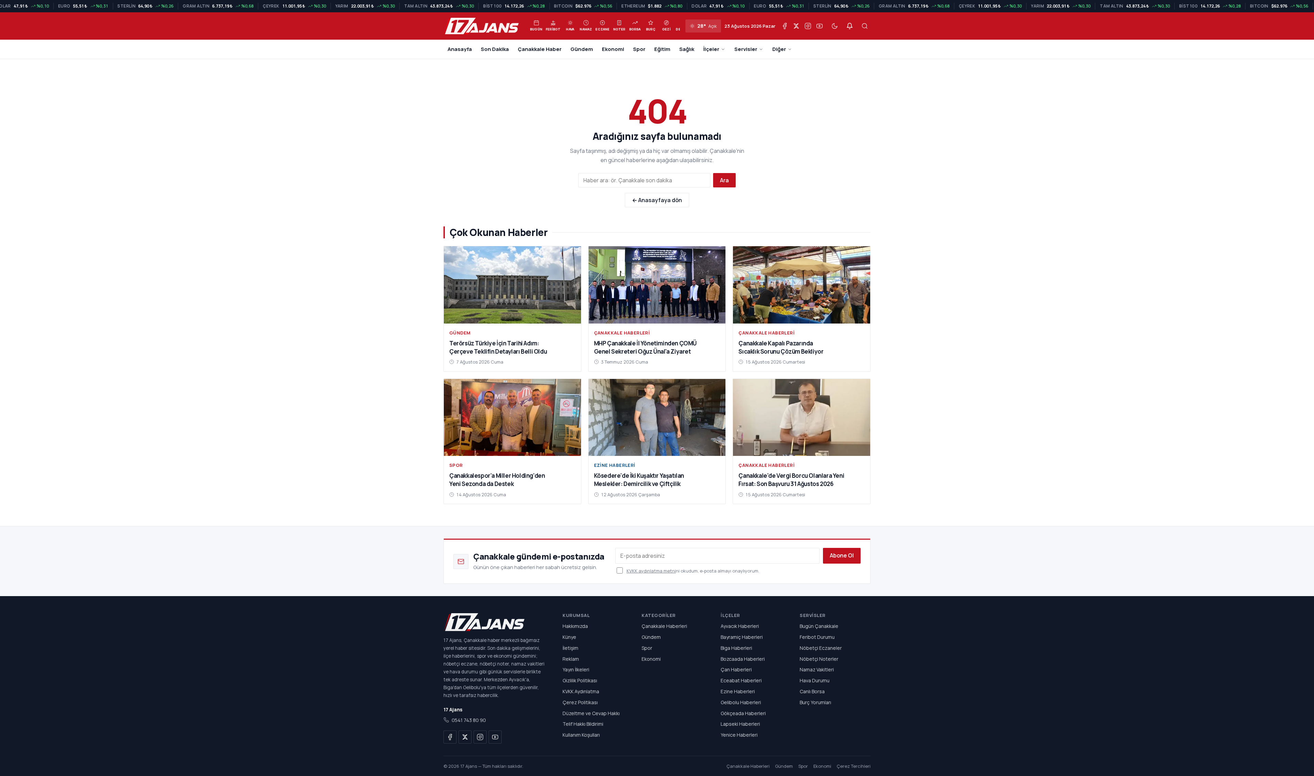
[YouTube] (819, 26)
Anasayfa (460, 49)
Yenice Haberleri (739, 735)
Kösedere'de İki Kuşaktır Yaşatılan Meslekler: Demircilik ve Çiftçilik (639, 480)
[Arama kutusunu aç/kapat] (865, 26)
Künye (569, 637)
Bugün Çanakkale (819, 626)
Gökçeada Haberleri (743, 713)
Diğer (779, 49)
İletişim (570, 648)
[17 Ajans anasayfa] (494, 622)
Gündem (581, 49)
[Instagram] (808, 26)
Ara (724, 180)
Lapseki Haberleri (740, 724)
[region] (657, 6)
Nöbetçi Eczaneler (821, 648)
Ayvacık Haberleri (740, 626)
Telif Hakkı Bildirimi (583, 724)
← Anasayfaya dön (657, 200)
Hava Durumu (814, 680)
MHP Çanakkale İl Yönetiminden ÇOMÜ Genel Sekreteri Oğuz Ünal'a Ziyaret (645, 347)
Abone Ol (842, 555)
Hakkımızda (575, 626)
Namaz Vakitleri (817, 669)
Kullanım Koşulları (581, 735)
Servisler (745, 49)
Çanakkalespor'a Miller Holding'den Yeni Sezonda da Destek (497, 480)
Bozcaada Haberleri (743, 658)
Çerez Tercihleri (854, 766)
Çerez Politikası (580, 702)
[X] (796, 26)
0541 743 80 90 (469, 720)
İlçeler (711, 49)
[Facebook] (784, 26)
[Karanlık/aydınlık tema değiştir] (834, 26)
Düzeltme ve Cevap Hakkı (591, 713)
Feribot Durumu (817, 637)
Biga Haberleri (736, 648)
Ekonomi (613, 49)
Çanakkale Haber (540, 49)
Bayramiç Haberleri (742, 637)
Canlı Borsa (812, 691)
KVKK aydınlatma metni (651, 571)
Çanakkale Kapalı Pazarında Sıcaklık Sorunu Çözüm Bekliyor (780, 347)
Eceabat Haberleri (741, 680)
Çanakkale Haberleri (622, 333)
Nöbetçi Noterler (819, 658)
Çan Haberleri (736, 669)
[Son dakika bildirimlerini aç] (849, 26)
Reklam (571, 658)
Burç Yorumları (815, 702)
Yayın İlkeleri (576, 669)
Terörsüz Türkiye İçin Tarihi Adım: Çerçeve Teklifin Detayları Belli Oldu (498, 347)
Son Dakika (495, 49)
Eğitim (662, 49)
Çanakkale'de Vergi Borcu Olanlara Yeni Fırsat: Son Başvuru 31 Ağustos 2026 (791, 480)
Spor (639, 49)
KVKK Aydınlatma (581, 691)
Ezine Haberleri (614, 465)
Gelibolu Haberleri (741, 702)
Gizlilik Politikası (580, 680)
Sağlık (686, 49)
